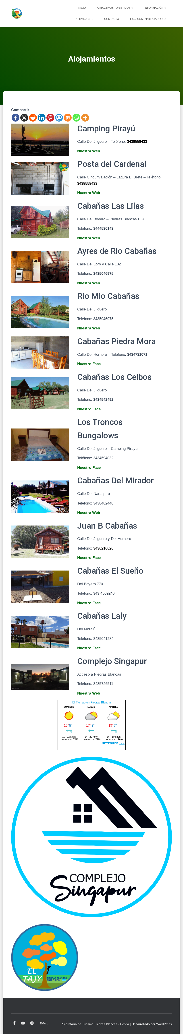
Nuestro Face (89, 364)
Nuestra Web (88, 151)
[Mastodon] (59, 118)
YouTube (23, 1023)
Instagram (32, 1023)
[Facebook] (15, 118)
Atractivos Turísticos (114, 7)
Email (44, 1023)
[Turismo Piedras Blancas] (17, 13)
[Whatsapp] (76, 118)
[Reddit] (33, 118)
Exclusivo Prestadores (148, 19)
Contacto (111, 19)
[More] (85, 118)
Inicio (82, 7)
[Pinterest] (50, 118)
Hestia (124, 1024)
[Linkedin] (42, 118)
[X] (24, 118)
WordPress (164, 1024)
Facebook (14, 1023)
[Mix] (68, 118)
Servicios (83, 19)
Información (154, 7)
